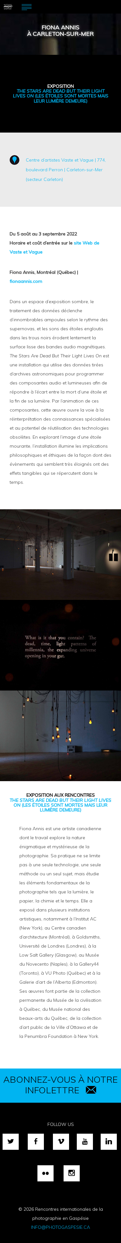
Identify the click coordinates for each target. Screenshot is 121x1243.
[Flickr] (45, 1173)
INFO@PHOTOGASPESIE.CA (60, 1227)
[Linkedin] (109, 1142)
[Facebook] (36, 1142)
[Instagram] (72, 1173)
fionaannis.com (26, 281)
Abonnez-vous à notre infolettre (60, 1085)
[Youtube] (85, 1142)
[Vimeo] (61, 1142)
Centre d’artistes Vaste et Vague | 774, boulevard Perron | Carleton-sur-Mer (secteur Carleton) (66, 169)
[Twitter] (11, 1142)
